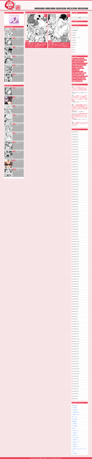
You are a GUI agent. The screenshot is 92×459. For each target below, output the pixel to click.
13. (73, 47)
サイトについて (61, 8)
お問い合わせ (72, 8)
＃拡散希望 (75, 30)
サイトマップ (83, 8)
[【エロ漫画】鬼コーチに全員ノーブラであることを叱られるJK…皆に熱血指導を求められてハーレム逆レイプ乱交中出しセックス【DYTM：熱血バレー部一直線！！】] (36, 28)
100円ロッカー (75, 37)
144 (73, 49)
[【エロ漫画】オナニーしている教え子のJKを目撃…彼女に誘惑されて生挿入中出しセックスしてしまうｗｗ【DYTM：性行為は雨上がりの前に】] (59, 28)
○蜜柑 (74, 35)
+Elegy (74, 32)
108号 (74, 42)
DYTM (27, 41)
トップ (39, 8)
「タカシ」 (75, 27)
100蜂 (74, 40)
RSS (50, 8)
